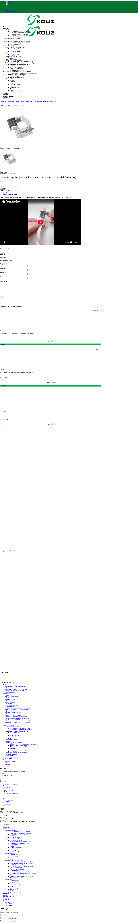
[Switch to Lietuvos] (9, 2)
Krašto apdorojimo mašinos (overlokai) (20, 32)
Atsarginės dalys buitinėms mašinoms (20, 41)
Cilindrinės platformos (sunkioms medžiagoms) (23, 73)
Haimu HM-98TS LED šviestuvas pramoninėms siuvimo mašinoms (17, 433)
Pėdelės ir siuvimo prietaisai (18, 47)
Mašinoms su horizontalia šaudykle (46, 101)
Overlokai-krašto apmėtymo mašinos (20, 64)
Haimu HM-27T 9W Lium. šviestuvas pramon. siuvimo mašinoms (17, 572)
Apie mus (6, 93)
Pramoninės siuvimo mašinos (14, 60)
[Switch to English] (9, 3)
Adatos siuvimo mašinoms (17, 40)
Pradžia (2, 101)
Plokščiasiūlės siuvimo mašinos (19, 35)
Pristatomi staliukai (15, 48)
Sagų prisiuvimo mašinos (17, 70)
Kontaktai (6, 99)
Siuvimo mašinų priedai (13, 38)
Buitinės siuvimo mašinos (13, 30)
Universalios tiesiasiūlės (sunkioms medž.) (22, 63)
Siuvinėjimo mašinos (15, 37)
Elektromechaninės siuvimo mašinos (20, 31)
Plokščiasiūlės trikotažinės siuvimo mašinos (22, 66)
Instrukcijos (6, 97)
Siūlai (11, 57)
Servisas (5, 94)
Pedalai (12, 45)
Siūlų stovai (13, 50)
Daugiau (48, 441)
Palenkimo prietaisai (15, 44)
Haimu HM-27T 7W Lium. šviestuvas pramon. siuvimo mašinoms (17, 714)
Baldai (11, 83)
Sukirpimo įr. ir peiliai (15, 84)
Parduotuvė (6, 28)
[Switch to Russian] (9, 5)
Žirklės (11, 58)
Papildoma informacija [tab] (10, 194)
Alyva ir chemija (14, 54)
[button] (6, 45)
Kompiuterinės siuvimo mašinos (19, 34)
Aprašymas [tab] (6, 193)
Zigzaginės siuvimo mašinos (18, 74)
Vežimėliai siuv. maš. (15, 91)
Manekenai (13, 89)
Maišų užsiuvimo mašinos (17, 77)
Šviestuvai (12, 90)
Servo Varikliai (14, 81)
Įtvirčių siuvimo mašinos (16, 67)
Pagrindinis (6, 27)
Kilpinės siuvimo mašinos (17, 68)
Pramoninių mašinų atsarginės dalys (20, 42)
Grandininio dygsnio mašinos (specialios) (21, 76)
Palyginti (54, 441)
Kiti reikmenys (14, 55)
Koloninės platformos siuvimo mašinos (20, 71)
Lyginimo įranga (14, 87)
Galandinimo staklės (15, 80)
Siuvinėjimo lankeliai (15, 51)
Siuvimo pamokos (8, 96)
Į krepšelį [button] (48, 582)
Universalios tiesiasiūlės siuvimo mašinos (21, 61)
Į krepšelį (3, 188)
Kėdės (11, 86)
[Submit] (3, 43)
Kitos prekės (9, 79)
